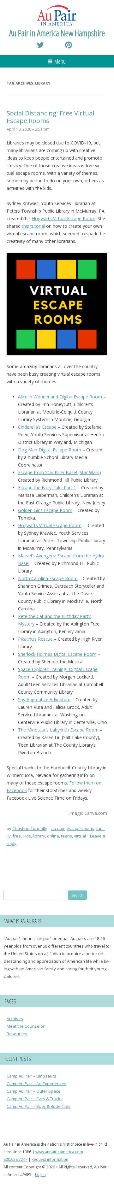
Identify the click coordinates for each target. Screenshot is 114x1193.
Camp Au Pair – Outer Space (33, 1091)
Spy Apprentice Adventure (44, 699)
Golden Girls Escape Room (45, 510)
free (17, 836)
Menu (60, 61)
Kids (27, 836)
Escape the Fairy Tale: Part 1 (47, 488)
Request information (50, 1159)
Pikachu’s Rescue (35, 639)
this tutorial (33, 226)
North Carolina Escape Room (48, 578)
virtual (80, 836)
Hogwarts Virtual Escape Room (63, 218)
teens (66, 836)
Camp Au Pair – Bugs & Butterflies (38, 1106)
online (53, 836)
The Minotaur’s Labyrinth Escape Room (58, 730)
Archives (15, 1018)
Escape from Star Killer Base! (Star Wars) (59, 472)
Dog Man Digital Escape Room (49, 450)
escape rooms (80, 828)
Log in (40, 1174)
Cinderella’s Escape (37, 427)
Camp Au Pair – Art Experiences (36, 1083)
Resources (17, 1034)
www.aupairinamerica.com (59, 1152)
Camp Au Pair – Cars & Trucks (35, 1099)
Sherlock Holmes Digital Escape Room (57, 654)
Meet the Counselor (26, 1026)
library (39, 836)
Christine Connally (29, 828)
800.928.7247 (15, 1159)
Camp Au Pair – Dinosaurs (31, 1076)
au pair (58, 828)
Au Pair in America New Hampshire (57, 33)
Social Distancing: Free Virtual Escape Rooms (50, 117)
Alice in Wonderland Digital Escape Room (60, 397)
